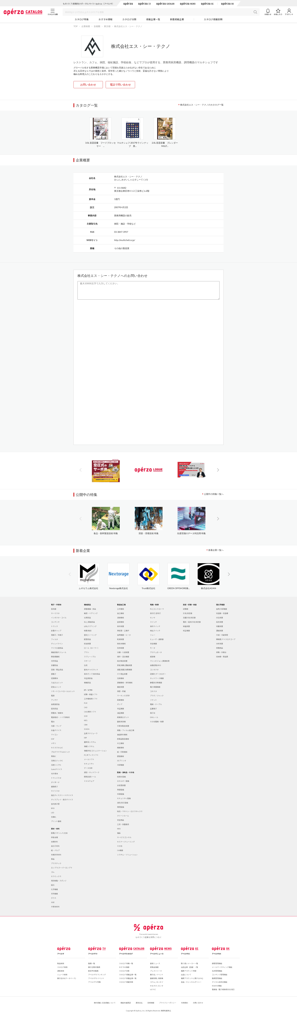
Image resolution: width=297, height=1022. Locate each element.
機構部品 (87, 682)
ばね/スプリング (90, 626)
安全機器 (153, 643)
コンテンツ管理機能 (219, 974)
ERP (85, 737)
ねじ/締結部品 (89, 622)
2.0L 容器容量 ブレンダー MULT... (166, 144)
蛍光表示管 (55, 804)
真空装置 (120, 626)
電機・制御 (154, 604)
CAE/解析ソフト (90, 711)
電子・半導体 (56, 604)
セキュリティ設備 (124, 798)
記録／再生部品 (57, 669)
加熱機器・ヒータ (124, 635)
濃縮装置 (219, 630)
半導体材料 (55, 906)
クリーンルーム (123, 815)
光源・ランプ (56, 726)
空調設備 (120, 794)
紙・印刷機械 (122, 752)
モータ (152, 648)
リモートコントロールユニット (63, 691)
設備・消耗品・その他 (125, 772)
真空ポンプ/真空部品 (92, 674)
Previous (80, 470)
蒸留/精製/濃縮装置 (124, 665)
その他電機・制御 (157, 721)
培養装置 (219, 626)
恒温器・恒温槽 (222, 613)
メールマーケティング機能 (222, 967)
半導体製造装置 (123, 726)
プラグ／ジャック (157, 695)
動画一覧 (91, 963)
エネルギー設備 (123, 781)
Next (218, 470)
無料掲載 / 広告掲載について (105, 1002)
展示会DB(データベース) (66, 978)
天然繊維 (54, 893)
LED (52, 812)
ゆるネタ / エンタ (156, 985)
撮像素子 (54, 786)
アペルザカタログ (126, 953)
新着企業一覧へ (216, 550)
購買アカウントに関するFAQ (192, 978)
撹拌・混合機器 (123, 656)
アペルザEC (185, 953)
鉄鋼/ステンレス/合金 (59, 833)
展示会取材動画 (94, 967)
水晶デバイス (56, 730)
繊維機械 (120, 747)
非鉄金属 (54, 837)
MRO (119, 828)
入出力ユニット (57, 682)
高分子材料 (55, 846)
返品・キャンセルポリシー (191, 982)
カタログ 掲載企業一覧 (127, 974)
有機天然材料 (56, 854)
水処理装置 (121, 785)
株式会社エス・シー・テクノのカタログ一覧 (202, 104)
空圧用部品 (88, 678)
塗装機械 (120, 622)
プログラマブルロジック (60, 752)
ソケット (153, 700)
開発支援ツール (90, 776)
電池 (52, 721)
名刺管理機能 (217, 971)
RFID (53, 808)
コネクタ (153, 691)
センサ (152, 617)
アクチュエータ (156, 652)
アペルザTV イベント (96, 978)
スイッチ (153, 622)
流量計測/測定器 (189, 617)
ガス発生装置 (122, 674)
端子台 (152, 713)
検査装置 (186, 626)
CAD (85, 707)
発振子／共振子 (57, 635)
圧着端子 (153, 708)
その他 (119, 846)
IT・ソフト (88, 690)
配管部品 (87, 639)
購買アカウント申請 (188, 971)
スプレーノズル (90, 656)
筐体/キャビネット (91, 669)
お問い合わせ (88, 84)
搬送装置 (120, 687)
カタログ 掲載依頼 (126, 982)
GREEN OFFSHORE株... (178, 588)
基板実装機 (121, 721)
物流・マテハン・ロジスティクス (129, 811)
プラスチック (56, 863)
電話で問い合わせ (120, 84)
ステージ (87, 661)
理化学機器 (220, 604)
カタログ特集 (82, 19)
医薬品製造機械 (123, 739)
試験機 (185, 609)
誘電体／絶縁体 (57, 713)
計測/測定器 (187, 613)
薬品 (52, 859)
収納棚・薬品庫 (222, 656)
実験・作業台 (221, 652)
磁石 (52, 885)
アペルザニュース (157, 953)
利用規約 (184, 1002)
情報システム (89, 746)
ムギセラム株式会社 (88, 588)
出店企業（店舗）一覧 (189, 967)
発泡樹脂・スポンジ (58, 880)
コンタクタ (154, 669)
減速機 (152, 656)
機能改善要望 (126, 1002)
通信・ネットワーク (91, 772)
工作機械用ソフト (91, 698)
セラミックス (56, 876)
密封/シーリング (90, 635)
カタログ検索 (62, 967)
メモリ (53, 743)
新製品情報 (154, 967)
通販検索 (60, 971)
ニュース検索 (62, 974)
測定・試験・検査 (190, 604)
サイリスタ (55, 791)
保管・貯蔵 (121, 691)
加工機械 (120, 613)
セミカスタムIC (57, 747)
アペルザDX (216, 953)
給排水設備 (121, 776)
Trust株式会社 (148, 588)
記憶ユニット (56, 687)
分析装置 (219, 643)
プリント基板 (56, 821)
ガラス (53, 898)
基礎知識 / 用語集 (156, 978)
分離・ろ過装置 (123, 652)
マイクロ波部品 (57, 648)
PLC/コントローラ (157, 609)
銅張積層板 (55, 656)
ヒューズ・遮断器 (157, 639)
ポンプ (119, 704)
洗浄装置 (120, 648)
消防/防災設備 (122, 802)
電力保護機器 (155, 687)
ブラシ (86, 652)
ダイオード (55, 782)
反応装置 (219, 622)
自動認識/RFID (155, 665)
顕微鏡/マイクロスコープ (225, 639)
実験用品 (219, 648)
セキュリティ (89, 763)
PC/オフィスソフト (91, 755)
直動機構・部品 (90, 609)
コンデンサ (55, 622)
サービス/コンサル (124, 837)
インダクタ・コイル (58, 617)
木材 (52, 902)
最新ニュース (155, 963)
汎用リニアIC (56, 765)
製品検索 (60, 963)
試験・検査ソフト (91, 694)
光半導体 (54, 773)
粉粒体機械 (121, 643)
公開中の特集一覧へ (214, 494)
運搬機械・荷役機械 (124, 682)
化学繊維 (54, 889)
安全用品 (120, 820)
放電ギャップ (56, 630)
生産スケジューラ (90, 733)
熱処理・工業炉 (123, 630)
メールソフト (89, 759)
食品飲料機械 (122, 734)
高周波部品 (55, 704)
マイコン (54, 734)
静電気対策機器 (156, 682)
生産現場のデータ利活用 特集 (191, 533)
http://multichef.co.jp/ (124, 240)
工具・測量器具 (123, 824)
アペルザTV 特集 (94, 982)
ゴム (52, 872)
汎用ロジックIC (57, 760)
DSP (52, 739)
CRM (85, 724)
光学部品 (54, 661)
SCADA (86, 729)
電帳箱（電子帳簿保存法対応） (224, 989)
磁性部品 (54, 708)
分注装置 (219, 617)
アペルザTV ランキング (97, 974)
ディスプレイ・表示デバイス (62, 799)
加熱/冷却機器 (221, 609)
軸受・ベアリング (91, 613)
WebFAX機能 (217, 985)
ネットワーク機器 (157, 678)
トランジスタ (56, 778)
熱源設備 (120, 789)
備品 (119, 833)
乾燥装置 (120, 639)
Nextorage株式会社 (118, 588)
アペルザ (60, 953)
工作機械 (120, 609)
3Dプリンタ (121, 760)
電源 (52, 695)
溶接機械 (120, 617)
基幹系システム (90, 742)
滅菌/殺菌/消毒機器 (124, 669)
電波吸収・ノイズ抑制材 (60, 717)
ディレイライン (57, 643)
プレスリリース (156, 971)
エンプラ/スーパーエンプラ (61, 867)
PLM (85, 703)
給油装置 (87, 643)
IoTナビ (153, 989)
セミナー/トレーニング (126, 841)
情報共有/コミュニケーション (95, 750)
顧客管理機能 (217, 963)
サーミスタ (55, 613)
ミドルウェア (89, 781)
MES (85, 720)
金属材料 (54, 841)
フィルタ (54, 639)
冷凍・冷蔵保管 (222, 635)
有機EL (53, 817)
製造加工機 (121, 604)
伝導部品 (87, 617)
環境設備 (120, 807)
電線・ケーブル (156, 704)
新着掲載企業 (177, 19)
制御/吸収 (87, 630)
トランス (54, 626)
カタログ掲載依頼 (213, 19)
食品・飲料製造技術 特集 (106, 533)
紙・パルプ (55, 850)
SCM (85, 716)
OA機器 (120, 850)
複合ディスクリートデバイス (62, 795)
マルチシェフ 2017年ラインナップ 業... (132, 144)
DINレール (154, 717)
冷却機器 (120, 765)
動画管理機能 (217, 978)
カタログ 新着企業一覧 (127, 978)
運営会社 (139, 1002)
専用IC (53, 756)
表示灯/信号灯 (155, 613)
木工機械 (120, 743)
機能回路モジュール (58, 652)
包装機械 (120, 678)
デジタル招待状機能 (219, 982)
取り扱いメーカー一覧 (189, 963)
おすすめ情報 (105, 19)
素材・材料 (55, 828)
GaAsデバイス (56, 769)
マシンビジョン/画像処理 (159, 661)
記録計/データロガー (158, 674)
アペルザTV (92, 953)
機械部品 (87, 604)
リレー (152, 635)
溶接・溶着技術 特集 (149, 533)
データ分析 (88, 768)
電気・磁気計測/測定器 (192, 622)
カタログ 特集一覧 (126, 963)
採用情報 (150, 1002)
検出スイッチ (155, 630)
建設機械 (120, 756)
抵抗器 (53, 609)
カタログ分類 (129, 19)
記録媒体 (54, 678)
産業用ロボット (123, 717)
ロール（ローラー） (91, 648)
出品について (186, 974)
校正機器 (186, 630)
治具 (85, 665)
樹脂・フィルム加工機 (125, 730)
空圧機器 (120, 708)
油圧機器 (120, 713)
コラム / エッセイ (156, 982)
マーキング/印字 (123, 695)
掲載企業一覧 (153, 19)
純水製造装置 (122, 661)
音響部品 (54, 665)
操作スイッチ (155, 626)
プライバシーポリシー (167, 1002)
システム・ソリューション (127, 854)
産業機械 (120, 700)
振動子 (53, 674)
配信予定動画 (93, 971)
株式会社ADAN (208, 588)
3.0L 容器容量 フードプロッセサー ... (100, 144)
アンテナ (54, 700)
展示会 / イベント (156, 974)
